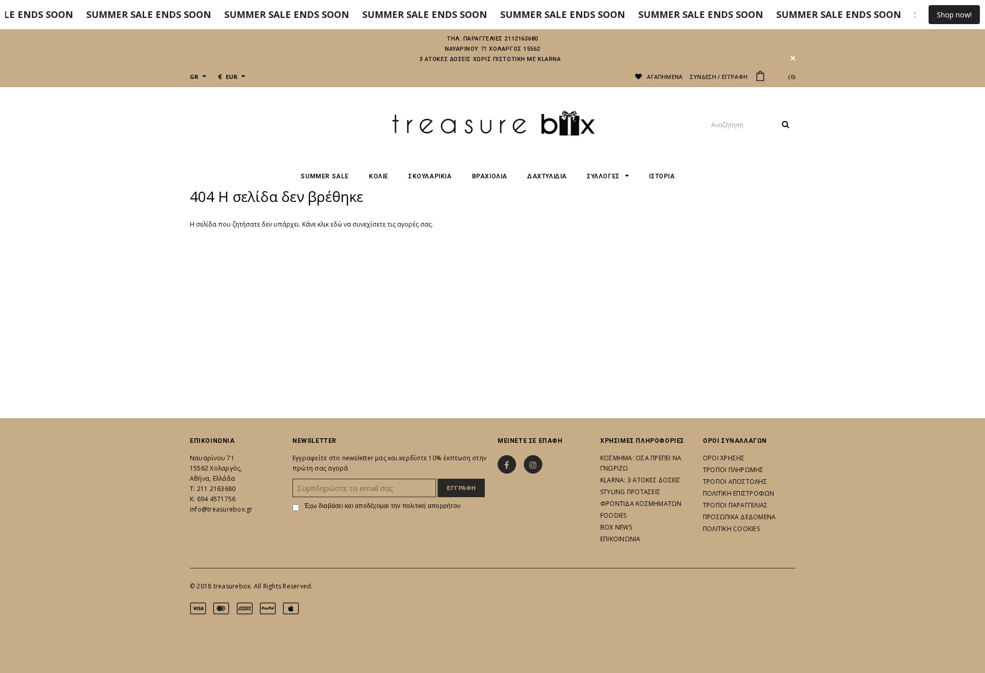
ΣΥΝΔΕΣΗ (703, 76)
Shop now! (954, 14)
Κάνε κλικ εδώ (323, 224)
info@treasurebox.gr (221, 509)
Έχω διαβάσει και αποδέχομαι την (382, 505)
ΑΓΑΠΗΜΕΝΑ (663, 76)
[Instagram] (533, 464)
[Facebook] (507, 464)
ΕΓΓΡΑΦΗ (735, 76)
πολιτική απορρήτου (431, 505)
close (793, 58)
